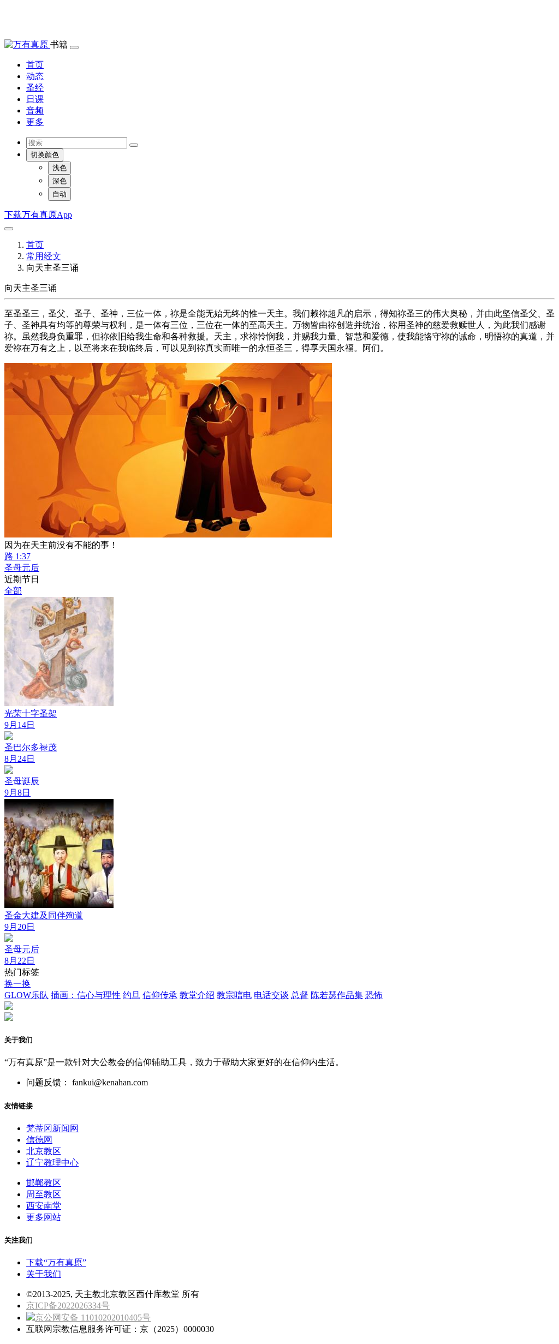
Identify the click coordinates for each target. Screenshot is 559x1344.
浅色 (59, 168)
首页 (35, 64)
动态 (35, 76)
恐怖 (374, 995)
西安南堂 (43, 1205)
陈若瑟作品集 (337, 995)
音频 (35, 110)
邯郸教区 (43, 1182)
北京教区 (43, 1151)
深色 (59, 181)
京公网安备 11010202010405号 (93, 1317)
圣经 (35, 87)
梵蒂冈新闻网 (52, 1128)
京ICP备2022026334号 (68, 1305)
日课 (35, 99)
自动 (59, 194)
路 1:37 (17, 556)
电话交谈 (271, 995)
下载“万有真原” (56, 1262)
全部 (13, 590)
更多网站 (43, 1217)
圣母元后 (21, 567)
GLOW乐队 (26, 995)
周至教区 (43, 1194)
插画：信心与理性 (86, 995)
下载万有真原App (38, 214)
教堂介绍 (197, 995)
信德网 (39, 1139)
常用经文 (43, 256)
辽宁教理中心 (52, 1162)
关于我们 (43, 1274)
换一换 (17, 983)
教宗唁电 (234, 995)
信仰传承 (159, 995)
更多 (35, 122)
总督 (299, 995)
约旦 (131, 995)
